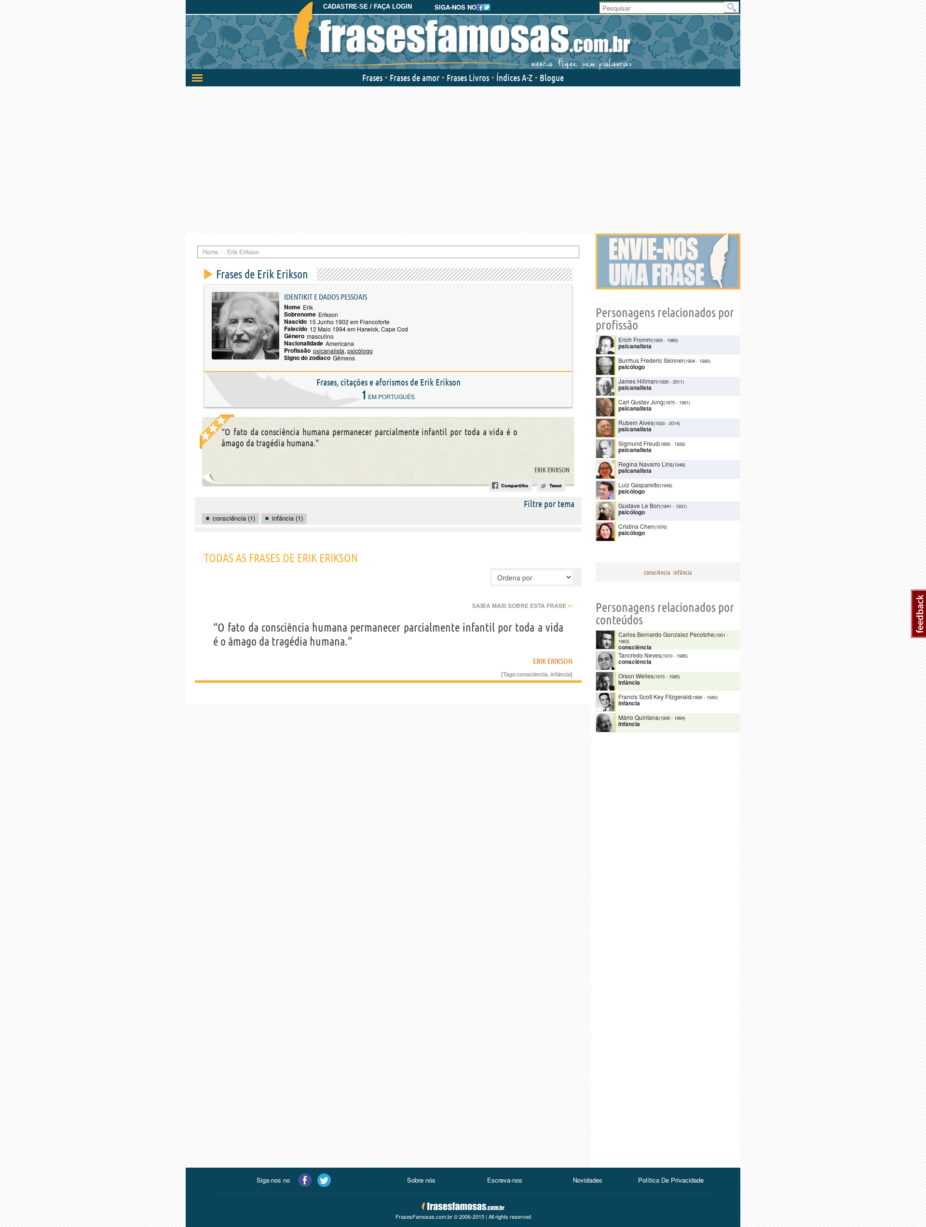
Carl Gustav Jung (641, 402)
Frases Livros (468, 77)
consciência (532, 674)
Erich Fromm (635, 339)
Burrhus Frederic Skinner (651, 360)
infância (560, 674)
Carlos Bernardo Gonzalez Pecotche (666, 634)
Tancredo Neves (639, 655)
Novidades (587, 1180)
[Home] (463, 36)
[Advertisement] (463, 158)
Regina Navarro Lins (645, 464)
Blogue (552, 77)
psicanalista (328, 350)
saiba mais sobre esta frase (522, 605)
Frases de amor (414, 77)
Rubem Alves (636, 422)
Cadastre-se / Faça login (367, 6)
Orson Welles (636, 676)
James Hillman (637, 381)
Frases (372, 77)
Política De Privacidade (671, 1180)
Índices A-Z (514, 77)
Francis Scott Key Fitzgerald (654, 696)
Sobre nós (421, 1180)
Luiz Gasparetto (639, 485)
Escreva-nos (504, 1180)
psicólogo (360, 350)
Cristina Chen (636, 526)
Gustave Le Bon (639, 505)
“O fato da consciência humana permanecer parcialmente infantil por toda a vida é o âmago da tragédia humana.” (369, 437)
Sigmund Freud (638, 443)
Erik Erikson (552, 470)
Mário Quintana (638, 717)
